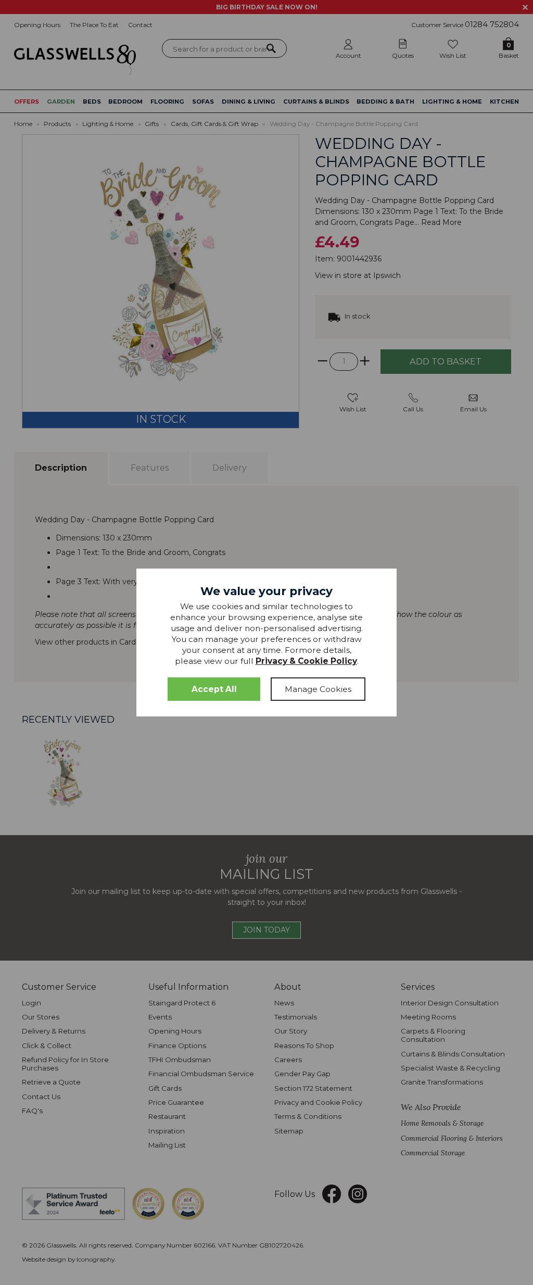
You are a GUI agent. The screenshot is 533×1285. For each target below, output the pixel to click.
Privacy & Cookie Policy (306, 661)
